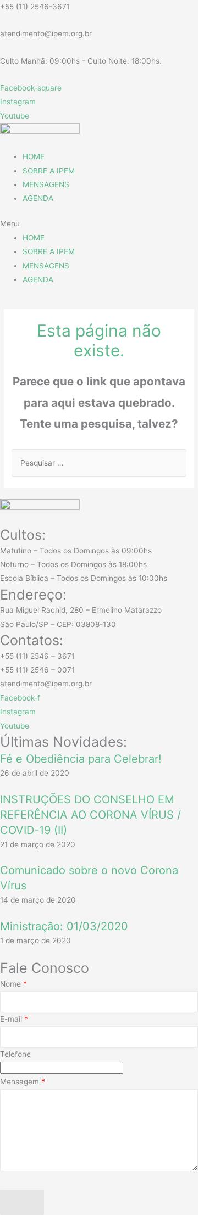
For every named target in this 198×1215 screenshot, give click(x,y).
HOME (34, 156)
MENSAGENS (46, 184)
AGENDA (38, 198)
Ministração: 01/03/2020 (64, 926)
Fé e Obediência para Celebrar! (81, 758)
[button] (99, 224)
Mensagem (22, 1081)
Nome (13, 983)
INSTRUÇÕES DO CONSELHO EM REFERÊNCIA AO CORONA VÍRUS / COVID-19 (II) (90, 815)
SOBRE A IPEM (49, 170)
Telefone (15, 1054)
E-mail (14, 1019)
